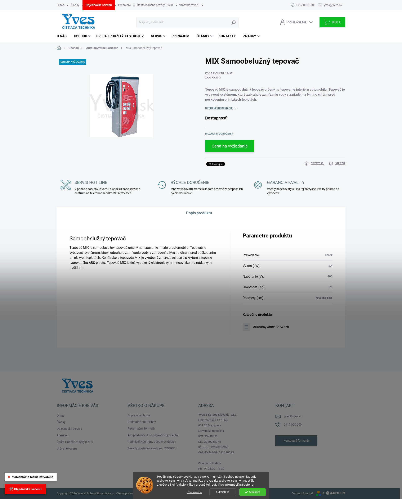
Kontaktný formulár (296, 440)
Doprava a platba (139, 415)
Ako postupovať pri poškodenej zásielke (153, 435)
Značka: (213, 77)
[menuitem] (63, 36)
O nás (60, 5)
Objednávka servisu (99, 5)
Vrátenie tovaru (189, 5)
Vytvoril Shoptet (302, 493)
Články (75, 5)
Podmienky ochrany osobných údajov (152, 441)
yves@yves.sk (293, 416)
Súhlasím (254, 492)
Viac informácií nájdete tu (235, 484)
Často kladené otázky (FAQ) (155, 5)
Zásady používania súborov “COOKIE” (152, 448)
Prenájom (124, 5)
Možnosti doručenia (219, 133)
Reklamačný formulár (141, 428)
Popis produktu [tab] (199, 213)
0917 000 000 (293, 424)
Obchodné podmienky (142, 421)
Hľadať (233, 22)
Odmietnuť (222, 492)
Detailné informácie (219, 108)
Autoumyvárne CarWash (271, 327)
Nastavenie (194, 492)
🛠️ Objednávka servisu (25, 489)
